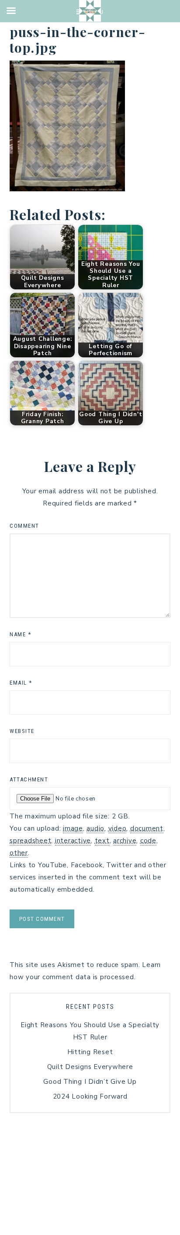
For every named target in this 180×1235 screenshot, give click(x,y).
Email (21, 682)
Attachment (29, 779)
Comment (24, 525)
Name (20, 634)
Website (22, 731)
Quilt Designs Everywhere (90, 1066)
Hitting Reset (90, 1052)
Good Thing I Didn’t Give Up (89, 1081)
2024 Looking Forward (90, 1096)
